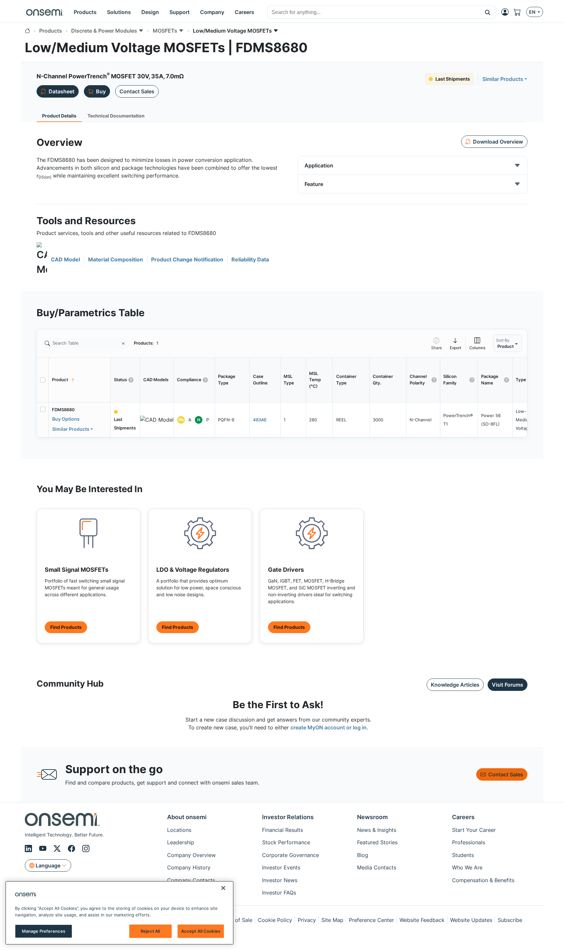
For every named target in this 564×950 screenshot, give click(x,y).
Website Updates (471, 920)
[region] (119, 913)
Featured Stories (377, 842)
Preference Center (371, 920)
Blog (362, 855)
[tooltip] (455, 343)
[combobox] (373, 12)
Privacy (307, 920)
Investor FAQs (279, 892)
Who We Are (467, 867)
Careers (463, 817)
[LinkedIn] (29, 848)
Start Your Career (474, 830)
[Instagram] (85, 848)
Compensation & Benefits (483, 880)
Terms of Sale (235, 920)
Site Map (332, 920)
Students (463, 855)
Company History (189, 867)
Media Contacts (376, 867)
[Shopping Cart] (520, 12)
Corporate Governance (290, 855)
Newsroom (372, 817)
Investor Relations (288, 817)
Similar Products (502, 79)
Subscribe (510, 920)
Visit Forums (507, 684)
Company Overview (191, 855)
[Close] (223, 888)
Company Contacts (191, 880)
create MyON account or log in (328, 727)
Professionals (468, 842)
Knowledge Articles (455, 684)
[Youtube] (43, 848)
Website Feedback (422, 920)
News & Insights (376, 830)
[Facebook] (72, 848)
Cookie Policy (275, 920)
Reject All (150, 931)
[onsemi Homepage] (45, 12)
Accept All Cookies (200, 931)
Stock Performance (286, 842)
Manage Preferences (43, 931)
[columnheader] (80, 380)
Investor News (279, 880)
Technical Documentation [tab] (116, 115)
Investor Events (281, 867)
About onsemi (187, 817)
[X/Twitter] (58, 848)
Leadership (180, 842)
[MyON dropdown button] (507, 12)
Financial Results (282, 830)
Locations (179, 830)
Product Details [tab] (59, 115)
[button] (487, 12)
